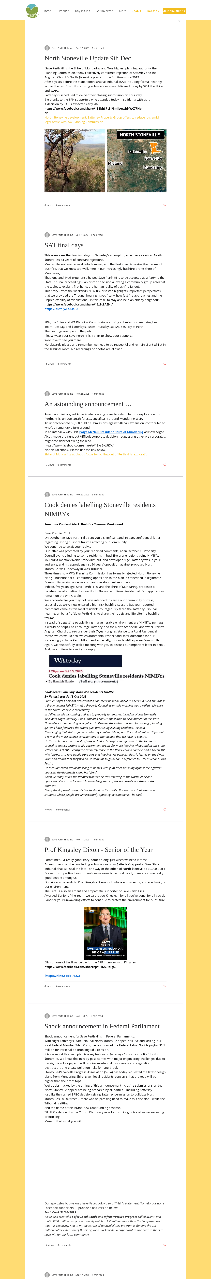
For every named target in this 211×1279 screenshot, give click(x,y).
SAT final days (64, 245)
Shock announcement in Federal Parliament (102, 1026)
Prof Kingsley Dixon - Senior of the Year (98, 849)
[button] (178, 21)
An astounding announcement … (88, 404)
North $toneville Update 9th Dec (88, 58)
